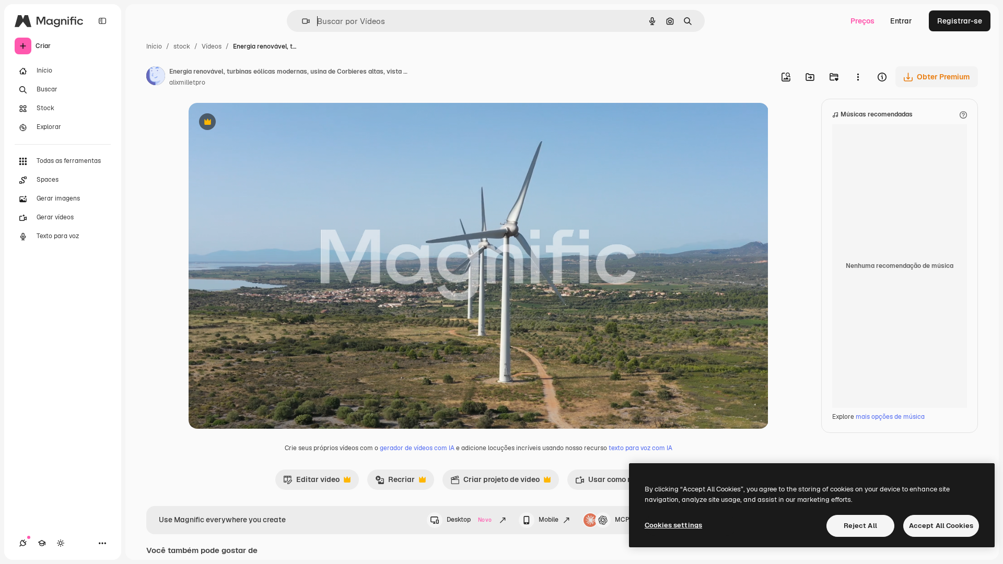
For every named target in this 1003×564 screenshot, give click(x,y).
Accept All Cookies (941, 525)
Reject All (860, 525)
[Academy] (41, 543)
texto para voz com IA (640, 448)
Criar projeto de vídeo (495, 482)
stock (181, 46)
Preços (862, 21)
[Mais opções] (857, 76)
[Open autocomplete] (301, 21)
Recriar (395, 482)
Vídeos (211, 46)
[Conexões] (23, 543)
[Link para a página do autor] (155, 77)
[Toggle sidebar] (102, 21)
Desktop (469, 519)
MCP (622, 519)
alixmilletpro (187, 82)
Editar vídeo (311, 482)
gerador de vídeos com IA (417, 448)
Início (154, 46)
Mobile (548, 519)
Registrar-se (959, 21)
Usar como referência (619, 482)
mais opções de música (890, 417)
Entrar (901, 21)
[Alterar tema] (60, 543)
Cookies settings (673, 525)
